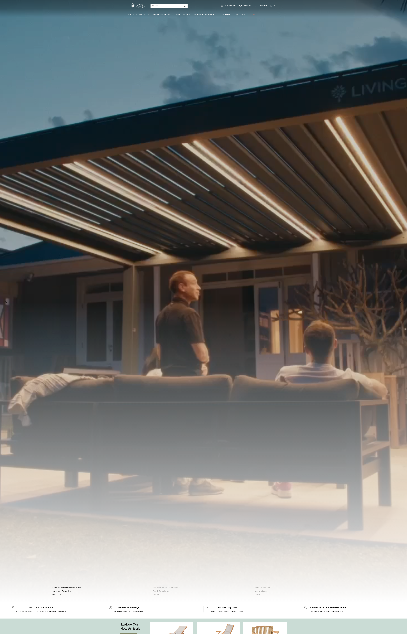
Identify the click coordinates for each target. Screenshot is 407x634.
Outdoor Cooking (203, 14)
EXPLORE (55, 595)
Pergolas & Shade (161, 14)
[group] (203, 301)
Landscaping (182, 14)
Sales (252, 14)
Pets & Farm (224, 14)
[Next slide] (400, 301)
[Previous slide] (7, 301)
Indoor (240, 14)
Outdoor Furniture (137, 14)
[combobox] (169, 6)
